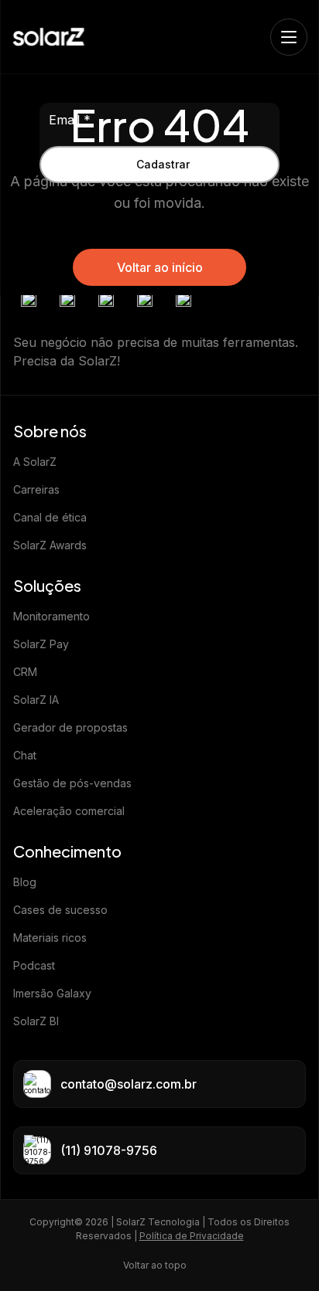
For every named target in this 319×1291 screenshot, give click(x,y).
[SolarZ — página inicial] (49, 37)
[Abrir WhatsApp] (280, 1252)
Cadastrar (163, 164)
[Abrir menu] (288, 37)
